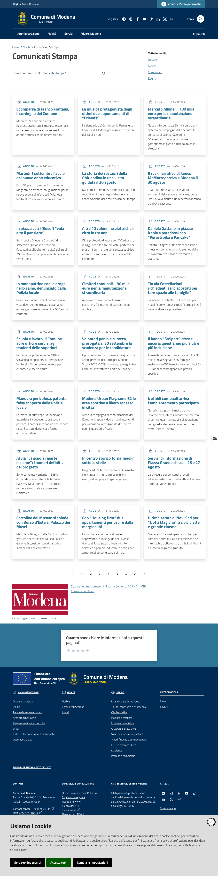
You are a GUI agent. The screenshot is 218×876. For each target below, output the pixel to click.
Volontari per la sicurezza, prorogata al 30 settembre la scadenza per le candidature (107, 343)
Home (15, 47)
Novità (26, 47)
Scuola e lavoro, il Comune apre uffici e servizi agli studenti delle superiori (39, 343)
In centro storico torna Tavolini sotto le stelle (109, 460)
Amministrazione (28, 692)
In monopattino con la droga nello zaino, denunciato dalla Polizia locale (41, 288)
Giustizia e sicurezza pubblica (127, 734)
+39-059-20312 (28, 813)
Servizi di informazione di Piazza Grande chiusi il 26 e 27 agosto (174, 462)
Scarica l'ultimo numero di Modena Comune (108, 586)
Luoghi (164, 706)
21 (136, 575)
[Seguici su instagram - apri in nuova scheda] (129, 19)
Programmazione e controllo (29, 723)
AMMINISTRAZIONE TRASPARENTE (129, 783)
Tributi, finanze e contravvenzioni (129, 739)
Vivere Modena (169, 692)
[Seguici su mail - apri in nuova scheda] (170, 19)
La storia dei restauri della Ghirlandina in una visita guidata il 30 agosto (104, 177)
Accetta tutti (58, 862)
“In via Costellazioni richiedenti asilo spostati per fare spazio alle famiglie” (172, 288)
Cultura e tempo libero (123, 745)
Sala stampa (69, 810)
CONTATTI (18, 783)
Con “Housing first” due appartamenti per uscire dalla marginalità (107, 522)
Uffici (16, 729)
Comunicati (155, 72)
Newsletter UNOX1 (73, 814)
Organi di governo (23, 701)
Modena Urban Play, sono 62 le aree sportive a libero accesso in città (109, 402)
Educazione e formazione (125, 701)
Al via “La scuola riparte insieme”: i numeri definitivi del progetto (40, 462)
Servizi (120, 692)
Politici (16, 707)
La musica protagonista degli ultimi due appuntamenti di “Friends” (107, 113)
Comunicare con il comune (78, 783)
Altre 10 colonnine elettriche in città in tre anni (109, 230)
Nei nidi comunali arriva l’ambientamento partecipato (173, 400)
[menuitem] (28, 34)
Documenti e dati (22, 739)
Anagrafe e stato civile (123, 729)
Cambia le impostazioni (92, 862)
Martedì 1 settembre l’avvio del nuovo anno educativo (40, 175)
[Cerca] (102, 73)
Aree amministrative (24, 718)
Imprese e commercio (123, 756)
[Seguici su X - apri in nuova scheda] (163, 19)
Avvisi (152, 66)
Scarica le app (168, 808)
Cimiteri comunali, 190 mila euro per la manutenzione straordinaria (106, 288)
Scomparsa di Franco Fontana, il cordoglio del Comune (42, 111)
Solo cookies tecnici (27, 862)
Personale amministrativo (27, 712)
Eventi (152, 78)
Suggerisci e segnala (73, 797)
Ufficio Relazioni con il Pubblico (79, 793)
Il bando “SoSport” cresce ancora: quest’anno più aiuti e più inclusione (173, 343)
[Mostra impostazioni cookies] (214, 438)
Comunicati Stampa (73, 707)
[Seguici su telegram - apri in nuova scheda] (122, 19)
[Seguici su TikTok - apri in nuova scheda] (149, 19)
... (127, 575)
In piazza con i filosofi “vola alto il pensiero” (40, 230)
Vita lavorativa (119, 712)
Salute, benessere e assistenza (128, 707)
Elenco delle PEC (71, 806)
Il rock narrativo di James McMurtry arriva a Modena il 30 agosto (173, 177)
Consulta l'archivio (82, 591)
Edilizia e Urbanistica (122, 723)
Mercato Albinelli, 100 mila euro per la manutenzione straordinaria (171, 113)
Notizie (152, 59)
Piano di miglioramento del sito (32, 767)
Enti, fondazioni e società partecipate (33, 734)
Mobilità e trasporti (121, 718)
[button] (201, 19)
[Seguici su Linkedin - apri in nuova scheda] (156, 19)
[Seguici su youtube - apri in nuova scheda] (143, 19)
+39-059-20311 (41, 809)
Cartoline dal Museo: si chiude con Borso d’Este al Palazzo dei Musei (43, 522)
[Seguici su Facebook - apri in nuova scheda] (136, 19)
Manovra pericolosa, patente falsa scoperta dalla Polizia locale (41, 402)
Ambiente (116, 750)
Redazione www (71, 801)
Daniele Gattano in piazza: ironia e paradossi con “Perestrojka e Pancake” (170, 232)
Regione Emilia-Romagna (26, 4)
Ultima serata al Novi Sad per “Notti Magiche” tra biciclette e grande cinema (174, 522)
